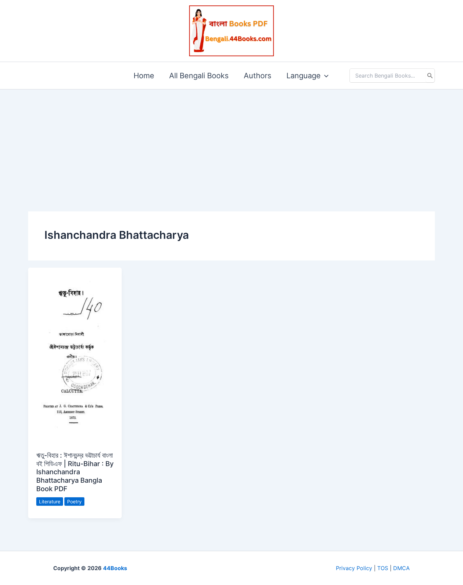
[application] (324, 75)
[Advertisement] (231, 139)
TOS (382, 568)
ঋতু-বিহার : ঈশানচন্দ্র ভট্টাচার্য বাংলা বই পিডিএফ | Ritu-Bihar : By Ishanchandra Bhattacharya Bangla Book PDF (75, 472)
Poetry (74, 501)
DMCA (401, 568)
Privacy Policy (354, 568)
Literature (49, 501)
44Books (115, 568)
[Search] (430, 75)
